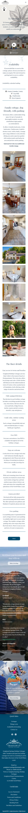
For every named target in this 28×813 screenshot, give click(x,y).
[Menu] (25, 2)
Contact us (14, 729)
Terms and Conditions (14, 797)
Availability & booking (14, 727)
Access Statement (14, 792)
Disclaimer (14, 794)
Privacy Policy (14, 800)
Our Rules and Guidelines (14, 805)
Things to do (14, 724)
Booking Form (14, 803)
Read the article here (9, 639)
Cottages (14, 721)
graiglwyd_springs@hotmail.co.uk (14, 767)
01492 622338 (17, 769)
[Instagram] (16, 734)
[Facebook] (12, 734)
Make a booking (14, 563)
